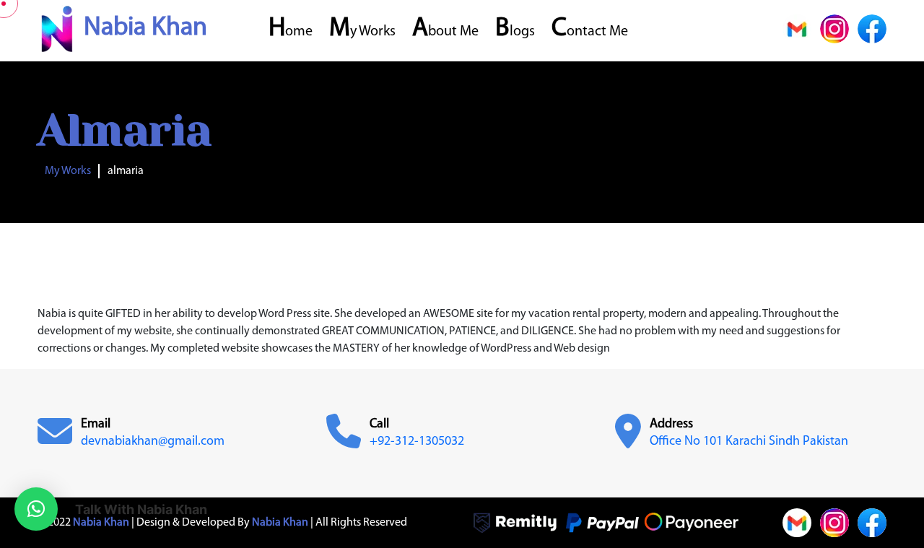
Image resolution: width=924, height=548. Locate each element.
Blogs (515, 32)
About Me (445, 32)
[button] (36, 509)
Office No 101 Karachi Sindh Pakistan (749, 441)
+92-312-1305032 (417, 441)
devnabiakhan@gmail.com (153, 441)
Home (291, 32)
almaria (126, 171)
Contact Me (590, 32)
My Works (362, 32)
